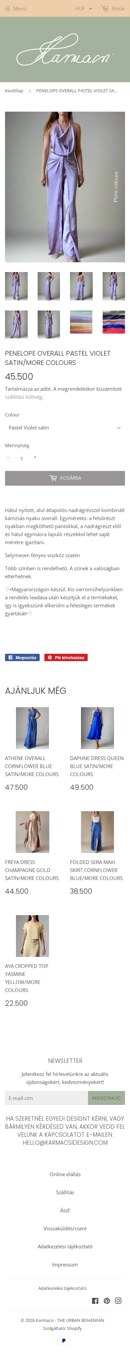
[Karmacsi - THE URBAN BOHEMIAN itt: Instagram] (118, 1301)
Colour (12, 414)
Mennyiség (17, 445)
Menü (19, 8)
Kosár (118, 8)
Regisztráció (106, 1098)
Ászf (65, 1210)
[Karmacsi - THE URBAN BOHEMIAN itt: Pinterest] (106, 1301)
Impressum (65, 1264)
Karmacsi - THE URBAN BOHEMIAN (70, 1320)
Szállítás (65, 1192)
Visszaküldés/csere (65, 1228)
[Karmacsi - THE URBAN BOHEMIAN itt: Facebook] (95, 1301)
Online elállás (65, 1174)
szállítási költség (23, 396)
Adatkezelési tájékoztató (65, 1246)
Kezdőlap (14, 91)
